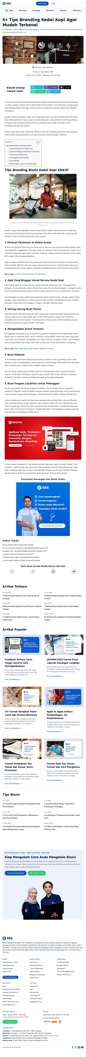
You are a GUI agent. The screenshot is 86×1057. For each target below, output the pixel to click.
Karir (31, 989)
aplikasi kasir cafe (59, 400)
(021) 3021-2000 (49, 1015)
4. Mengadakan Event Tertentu (19, 158)
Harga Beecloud (8, 965)
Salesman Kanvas (36, 965)
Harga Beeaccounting (10, 962)
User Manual (7, 999)
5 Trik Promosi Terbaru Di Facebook (30, 274)
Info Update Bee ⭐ (10, 1005)
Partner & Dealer (36, 999)
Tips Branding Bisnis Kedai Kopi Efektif (18, 146)
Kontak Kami (34, 992)
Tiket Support (35, 995)
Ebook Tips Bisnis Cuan (11, 1002)
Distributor (34, 962)
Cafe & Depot (35, 971)
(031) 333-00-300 (62, 1015)
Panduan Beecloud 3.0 (10, 992)
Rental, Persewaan (63, 975)
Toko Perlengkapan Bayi (65, 971)
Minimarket (61, 968)
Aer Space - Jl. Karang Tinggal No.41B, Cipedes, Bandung (27, 1033)
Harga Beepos (8, 968)
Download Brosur (10, 977)
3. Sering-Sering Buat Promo (18, 155)
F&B (51, 72)
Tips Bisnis (44, 72)
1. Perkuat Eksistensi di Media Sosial (21, 149)
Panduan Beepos (9, 995)
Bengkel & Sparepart (37, 975)
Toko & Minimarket (36, 968)
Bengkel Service (62, 965)
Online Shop (34, 978)
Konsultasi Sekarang (16, 873)
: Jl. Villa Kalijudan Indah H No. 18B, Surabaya (22, 1031)
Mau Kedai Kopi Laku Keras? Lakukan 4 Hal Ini (34, 348)
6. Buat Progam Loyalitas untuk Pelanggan (23, 164)
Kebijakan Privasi (35, 1002)
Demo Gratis (42, 4)
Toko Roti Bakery (63, 962)
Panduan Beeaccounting (11, 989)
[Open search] (81, 4)
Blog (4, 986)
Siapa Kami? (34, 986)
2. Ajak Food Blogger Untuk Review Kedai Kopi (24, 152)
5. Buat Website (14, 161)
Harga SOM (7, 971)
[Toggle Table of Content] (37, 142)
